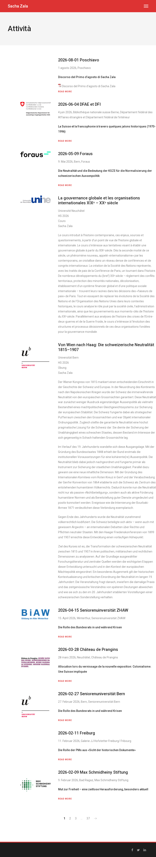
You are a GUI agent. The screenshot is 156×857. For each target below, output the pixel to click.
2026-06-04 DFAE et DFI (79, 104)
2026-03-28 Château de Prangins (88, 649)
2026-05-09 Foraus (75, 153)
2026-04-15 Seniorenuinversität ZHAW (93, 610)
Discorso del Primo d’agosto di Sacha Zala (88, 86)
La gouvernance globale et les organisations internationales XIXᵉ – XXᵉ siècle (99, 200)
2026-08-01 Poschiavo (78, 60)
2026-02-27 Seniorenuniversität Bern (91, 693)
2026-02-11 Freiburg (76, 733)
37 (88, 818)
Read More (65, 91)
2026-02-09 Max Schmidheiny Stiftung (93, 772)
